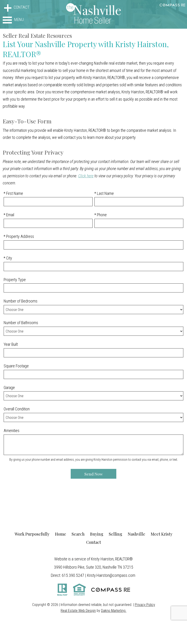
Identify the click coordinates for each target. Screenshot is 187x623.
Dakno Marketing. (113, 610)
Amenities (11, 430)
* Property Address (19, 236)
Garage (9, 387)
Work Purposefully (32, 534)
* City (8, 258)
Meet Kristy (161, 534)
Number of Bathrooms (21, 322)
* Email (9, 214)
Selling (115, 534)
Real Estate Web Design (78, 610)
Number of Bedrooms (20, 301)
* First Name (13, 193)
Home (60, 534)
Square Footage (16, 366)
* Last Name (104, 193)
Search (78, 534)
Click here (86, 175)
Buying (96, 534)
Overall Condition (17, 409)
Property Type (15, 279)
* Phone (100, 214)
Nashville (136, 534)
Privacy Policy (145, 605)
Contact (93, 542)
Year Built (11, 344)
